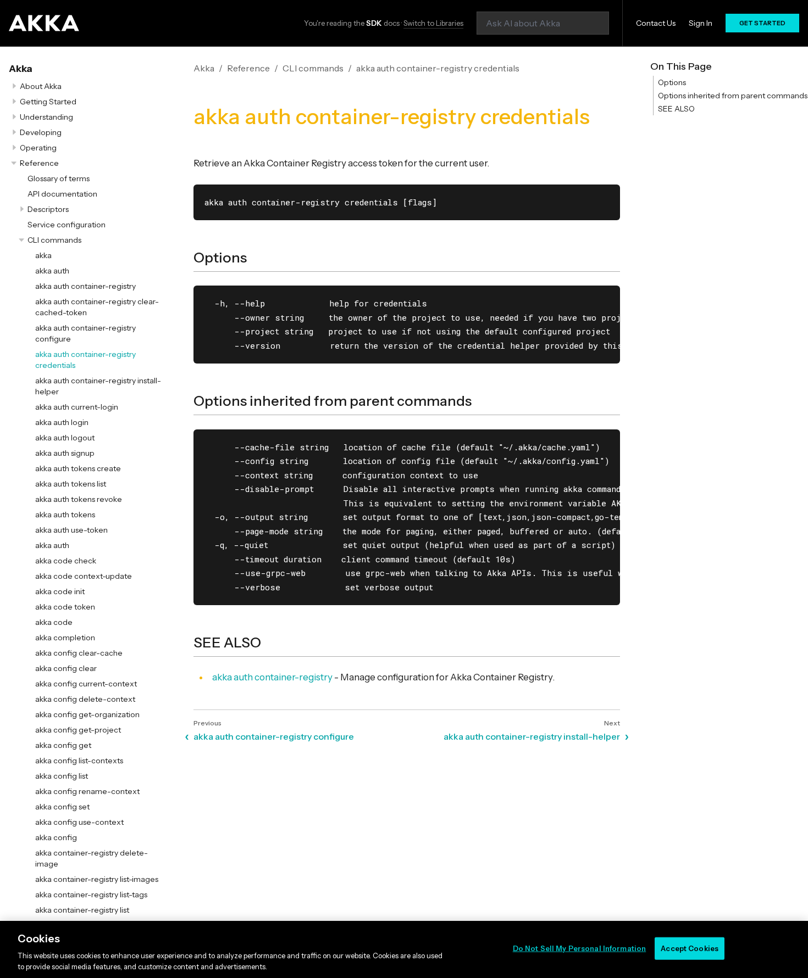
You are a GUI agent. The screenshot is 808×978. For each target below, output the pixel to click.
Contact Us (656, 23)
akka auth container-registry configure (273, 736)
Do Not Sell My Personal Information (579, 948)
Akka (20, 69)
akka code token (65, 607)
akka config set (62, 807)
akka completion (65, 637)
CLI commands (54, 240)
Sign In (700, 23)
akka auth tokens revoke (78, 499)
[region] (404, 949)
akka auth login (61, 422)
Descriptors (48, 209)
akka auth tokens (65, 514)
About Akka (41, 86)
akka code (54, 622)
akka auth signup (65, 453)
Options (672, 82)
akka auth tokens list (70, 484)
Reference (39, 163)
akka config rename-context (87, 791)
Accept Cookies (689, 948)
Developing (41, 132)
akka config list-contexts (79, 760)
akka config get (63, 745)
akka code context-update (83, 576)
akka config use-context (79, 822)
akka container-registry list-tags (91, 894)
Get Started (762, 23)
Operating (38, 148)
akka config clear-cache (79, 653)
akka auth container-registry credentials (437, 68)
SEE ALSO (676, 109)
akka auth (52, 271)
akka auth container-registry (85, 286)
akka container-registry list (82, 910)
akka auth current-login (76, 407)
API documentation (62, 194)
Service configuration (66, 225)
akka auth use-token (71, 530)
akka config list (61, 776)
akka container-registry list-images (96, 879)
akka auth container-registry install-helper (532, 736)
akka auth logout (65, 438)
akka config (56, 837)
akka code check (65, 561)
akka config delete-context (85, 699)
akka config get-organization (87, 714)
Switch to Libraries (433, 23)
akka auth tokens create (78, 468)
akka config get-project (78, 730)
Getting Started (48, 102)
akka (43, 255)
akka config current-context (86, 684)
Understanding (46, 117)
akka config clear (66, 668)
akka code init (60, 591)
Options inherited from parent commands (732, 95)
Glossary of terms (58, 178)
